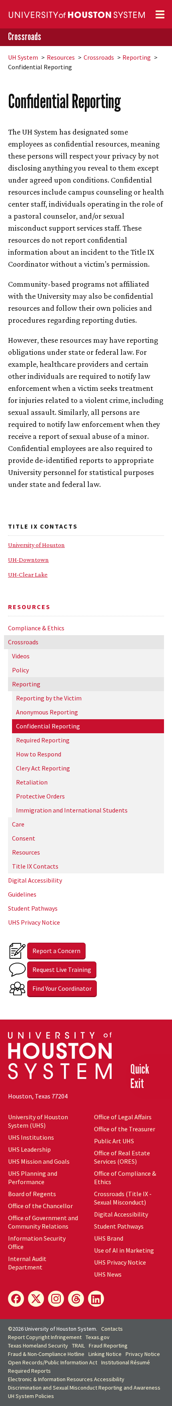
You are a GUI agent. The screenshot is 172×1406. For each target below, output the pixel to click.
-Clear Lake (28, 574)
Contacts (112, 1328)
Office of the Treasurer (124, 1129)
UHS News (108, 1274)
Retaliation (32, 782)
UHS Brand (108, 1238)
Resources (61, 57)
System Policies (31, 1396)
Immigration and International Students (72, 810)
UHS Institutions (31, 1137)
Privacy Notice (143, 1354)
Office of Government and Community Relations (43, 1222)
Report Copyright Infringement (45, 1337)
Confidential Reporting (48, 726)
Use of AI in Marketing (124, 1250)
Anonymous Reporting (47, 712)
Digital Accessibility (35, 880)
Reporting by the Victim (49, 698)
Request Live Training (61, 969)
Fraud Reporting (108, 1345)
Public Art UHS (114, 1141)
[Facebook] (16, 1299)
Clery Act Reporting (43, 768)
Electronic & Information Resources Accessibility (66, 1379)
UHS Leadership (29, 1149)
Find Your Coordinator (62, 988)
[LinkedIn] (96, 1299)
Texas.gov (98, 1337)
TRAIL (78, 1345)
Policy (20, 670)
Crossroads (24, 36)
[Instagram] (56, 1299)
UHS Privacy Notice (34, 922)
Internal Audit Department (27, 1263)
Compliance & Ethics (36, 628)
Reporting (136, 57)
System (23, 57)
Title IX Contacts (35, 866)
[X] (36, 1299)
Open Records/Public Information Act (52, 1362)
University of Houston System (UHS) (38, 1121)
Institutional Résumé (125, 1362)
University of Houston (36, 544)
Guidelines (22, 894)
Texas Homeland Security (38, 1345)
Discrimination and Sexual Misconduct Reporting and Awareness (84, 1387)
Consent (23, 838)
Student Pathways (33, 908)
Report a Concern (56, 951)
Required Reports (29, 1370)
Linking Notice (105, 1354)
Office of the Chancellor (40, 1206)
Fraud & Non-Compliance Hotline (46, 1354)
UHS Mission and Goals (39, 1161)
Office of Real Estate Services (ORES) (122, 1157)
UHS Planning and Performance (32, 1177)
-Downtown (28, 559)
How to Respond (38, 754)
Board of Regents (32, 1194)
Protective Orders (40, 796)
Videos (21, 656)
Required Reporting (43, 740)
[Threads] (76, 1299)
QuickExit (139, 1076)
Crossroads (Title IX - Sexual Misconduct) (123, 1198)
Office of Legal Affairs (123, 1117)
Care (18, 824)
